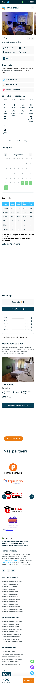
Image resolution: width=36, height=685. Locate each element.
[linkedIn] (13, 571)
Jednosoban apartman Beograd (11, 634)
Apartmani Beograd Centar (10, 584)
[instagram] (8, 571)
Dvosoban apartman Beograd (11, 636)
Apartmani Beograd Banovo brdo (12, 609)
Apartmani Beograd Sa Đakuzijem (12, 621)
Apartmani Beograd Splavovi (10, 631)
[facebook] (3, 571)
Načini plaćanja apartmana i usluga (12, 659)
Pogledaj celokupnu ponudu (18, 405)
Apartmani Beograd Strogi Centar (12, 581)
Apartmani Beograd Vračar (10, 591)
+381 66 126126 (28, 2)
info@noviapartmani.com (10, 560)
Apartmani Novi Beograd (9, 587)
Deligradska (8, 386)
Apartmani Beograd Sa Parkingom (12, 629)
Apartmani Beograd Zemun (10, 601)
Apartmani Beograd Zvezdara (11, 599)
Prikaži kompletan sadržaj (18, 141)
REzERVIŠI (28, 681)
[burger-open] (32, 8)
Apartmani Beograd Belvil (9, 589)
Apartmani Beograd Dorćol (10, 594)
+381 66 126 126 (7, 562)
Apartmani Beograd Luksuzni (10, 626)
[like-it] (30, 360)
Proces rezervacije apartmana (11, 657)
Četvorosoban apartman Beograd (12, 641)
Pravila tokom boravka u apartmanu (12, 654)
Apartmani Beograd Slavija (10, 596)
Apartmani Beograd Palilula (10, 604)
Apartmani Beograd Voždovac (11, 606)
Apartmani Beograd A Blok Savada (12, 611)
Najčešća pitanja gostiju (9, 652)
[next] (31, 496)
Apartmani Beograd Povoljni (10, 624)
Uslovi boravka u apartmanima (11, 664)
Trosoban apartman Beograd (10, 639)
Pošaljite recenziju (18, 309)
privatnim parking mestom (10, 70)
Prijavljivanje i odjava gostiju (10, 662)
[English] (3, 2)
